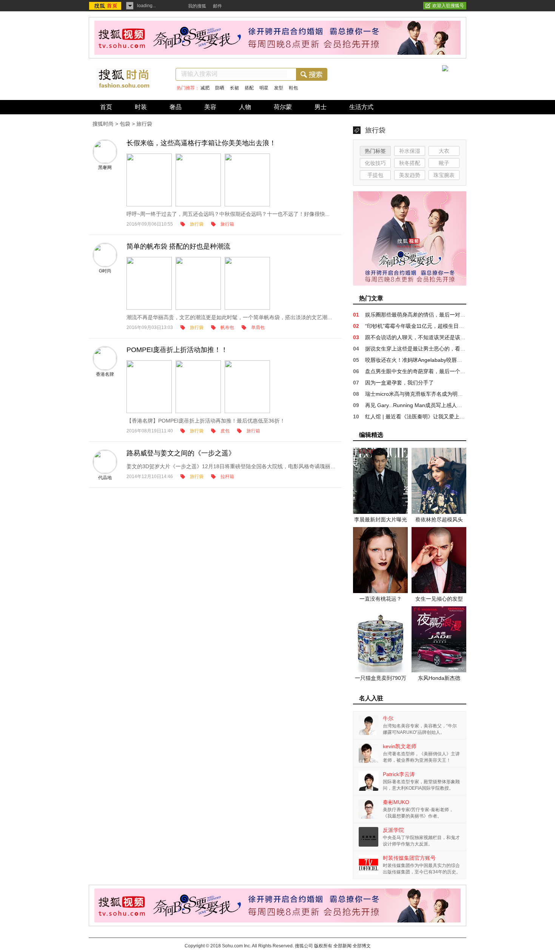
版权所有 (323, 945)
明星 (263, 88)
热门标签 (375, 151)
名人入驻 (371, 698)
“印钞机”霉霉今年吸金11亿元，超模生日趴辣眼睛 (422, 326)
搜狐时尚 (103, 124)
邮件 (217, 6)
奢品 (176, 107)
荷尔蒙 (283, 107)
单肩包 (258, 327)
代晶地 (105, 477)
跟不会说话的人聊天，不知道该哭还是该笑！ (418, 337)
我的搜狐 (197, 6)
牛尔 (388, 718)
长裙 (234, 88)
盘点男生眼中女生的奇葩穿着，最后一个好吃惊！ (423, 371)
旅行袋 (197, 224)
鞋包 (293, 88)
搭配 (249, 88)
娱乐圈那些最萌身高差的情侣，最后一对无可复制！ (426, 315)
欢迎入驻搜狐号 (448, 5)
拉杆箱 (227, 476)
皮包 (225, 430)
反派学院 (393, 830)
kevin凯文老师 (399, 746)
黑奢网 (105, 167)
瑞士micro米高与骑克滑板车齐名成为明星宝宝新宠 (424, 394)
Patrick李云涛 (399, 774)
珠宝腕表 (444, 175)
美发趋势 (409, 175)
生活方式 (361, 107)
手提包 (375, 175)
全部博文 (362, 945)
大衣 (444, 151)
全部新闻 (342, 945)
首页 (106, 107)
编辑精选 (371, 435)
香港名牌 (105, 374)
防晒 (219, 88)
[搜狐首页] (106, 6)
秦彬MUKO (396, 802)
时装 (141, 107)
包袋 (125, 124)
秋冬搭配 (409, 163)
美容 (210, 107)
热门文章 (371, 298)
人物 (245, 107)
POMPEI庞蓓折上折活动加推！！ (177, 350)
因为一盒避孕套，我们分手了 (399, 383)
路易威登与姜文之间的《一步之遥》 (180, 453)
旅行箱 (227, 224)
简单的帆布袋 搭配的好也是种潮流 (178, 246)
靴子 (444, 163)
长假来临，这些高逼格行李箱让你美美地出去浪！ (201, 143)
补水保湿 (409, 151)
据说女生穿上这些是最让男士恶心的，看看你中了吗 (426, 349)
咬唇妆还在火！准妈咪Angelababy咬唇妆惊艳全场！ (427, 360)
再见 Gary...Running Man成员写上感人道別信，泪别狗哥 (432, 405)
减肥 (205, 88)
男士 (320, 107)
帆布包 (227, 327)
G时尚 (105, 271)
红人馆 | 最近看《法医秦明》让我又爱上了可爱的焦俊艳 (430, 417)
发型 (278, 88)
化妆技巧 (375, 163)
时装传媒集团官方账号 (409, 858)
